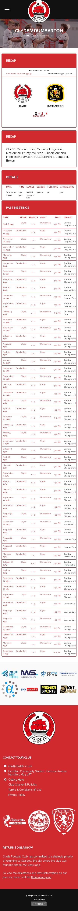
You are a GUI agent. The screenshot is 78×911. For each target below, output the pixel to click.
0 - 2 (33, 474)
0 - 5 (33, 604)
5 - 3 (33, 628)
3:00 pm (57, 224)
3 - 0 (33, 281)
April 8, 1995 (8, 224)
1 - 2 (33, 256)
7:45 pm (57, 256)
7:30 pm (57, 313)
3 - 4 (33, 329)
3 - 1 (33, 240)
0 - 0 (33, 305)
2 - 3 (33, 547)
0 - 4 (33, 450)
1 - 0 (33, 224)
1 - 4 (33, 612)
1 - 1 (33, 264)
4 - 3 (33, 313)
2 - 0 (33, 531)
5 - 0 (33, 345)
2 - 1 (33, 248)
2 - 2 (33, 232)
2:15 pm (57, 628)
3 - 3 (33, 644)
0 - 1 (33, 297)
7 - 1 (33, 620)
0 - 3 (33, 563)
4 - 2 (33, 571)
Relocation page (41, 877)
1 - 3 (33, 442)
